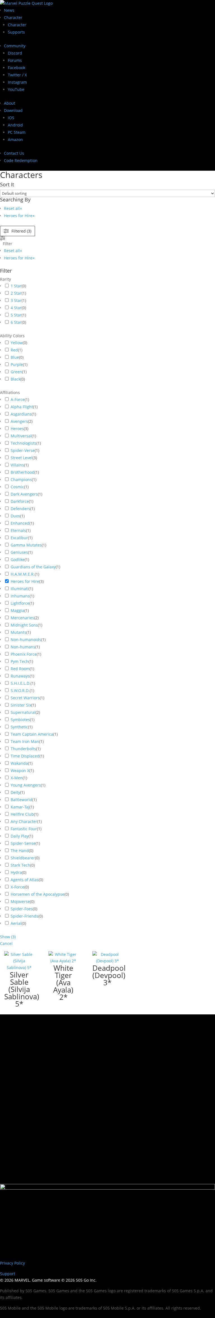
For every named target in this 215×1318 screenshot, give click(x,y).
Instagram (17, 82)
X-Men (17, 777)
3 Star (16, 300)
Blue (15, 357)
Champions (21, 479)
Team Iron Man (25, 741)
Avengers (19, 421)
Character (13, 17)
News (9, 10)
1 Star (16, 286)
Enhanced (20, 523)
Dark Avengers (24, 494)
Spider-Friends (24, 916)
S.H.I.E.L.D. (21, 683)
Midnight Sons (24, 625)
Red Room (20, 668)
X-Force (17, 887)
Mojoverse (20, 901)
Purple (17, 364)
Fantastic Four (24, 828)
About (9, 103)
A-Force (18, 399)
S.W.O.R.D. (20, 690)
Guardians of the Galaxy (33, 566)
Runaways (20, 676)
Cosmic (17, 486)
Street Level (21, 457)
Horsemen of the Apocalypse (37, 894)
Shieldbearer (23, 857)
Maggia (17, 610)
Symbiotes (20, 719)
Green (16, 371)
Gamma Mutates (26, 545)
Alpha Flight (22, 406)
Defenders (20, 508)
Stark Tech (20, 865)
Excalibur (19, 537)
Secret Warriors (25, 697)
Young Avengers (26, 785)
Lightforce (20, 603)
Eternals (18, 530)
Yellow (17, 342)
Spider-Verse (23, 450)
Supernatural (23, 712)
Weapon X (20, 770)
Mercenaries (22, 617)
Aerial (16, 923)
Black (15, 379)
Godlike (18, 559)
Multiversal (21, 435)
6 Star (16, 322)
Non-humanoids (26, 639)
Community (14, 45)
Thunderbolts (23, 748)
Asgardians (21, 414)
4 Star (16, 307)
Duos (15, 516)
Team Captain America (32, 734)
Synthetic (19, 727)
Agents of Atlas (25, 879)
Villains (17, 465)
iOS (11, 117)
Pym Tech (20, 661)
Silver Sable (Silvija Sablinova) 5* (21, 989)
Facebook (16, 67)
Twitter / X (17, 75)
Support (7, 1273)
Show (8, 936)
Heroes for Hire (25, 581)
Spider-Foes (22, 908)
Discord (15, 53)
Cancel (6, 943)
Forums (15, 60)
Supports (16, 32)
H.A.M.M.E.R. (23, 574)
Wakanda (19, 763)
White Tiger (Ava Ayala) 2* (63, 982)
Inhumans (20, 596)
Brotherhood (22, 472)
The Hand (20, 850)
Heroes (17, 428)
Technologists (23, 443)
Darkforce (20, 501)
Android (15, 125)
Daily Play (20, 836)
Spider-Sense (23, 843)
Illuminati (20, 588)
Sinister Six (21, 705)
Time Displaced (25, 756)
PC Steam (16, 132)
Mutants (18, 632)
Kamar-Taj (20, 807)
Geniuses (19, 552)
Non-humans (23, 646)
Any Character (24, 821)
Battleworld (21, 799)
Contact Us (14, 153)
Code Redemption (21, 160)
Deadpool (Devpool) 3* (109, 975)
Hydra (16, 872)
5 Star (16, 315)
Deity (15, 792)
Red (14, 350)
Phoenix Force (24, 654)
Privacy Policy (12, 1263)
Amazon (15, 139)
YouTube (16, 89)
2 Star (16, 293)
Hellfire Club (22, 814)
